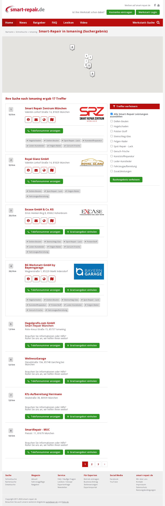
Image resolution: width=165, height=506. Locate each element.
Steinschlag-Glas (122, 136)
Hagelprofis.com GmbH (40, 324)
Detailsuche (10, 484)
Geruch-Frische (121, 151)
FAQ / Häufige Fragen (67, 479)
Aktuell (34, 479)
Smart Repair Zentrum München (46, 108)
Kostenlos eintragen (120, 12)
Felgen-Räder (121, 141)
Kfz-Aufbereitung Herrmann (43, 394)
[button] (89, 66)
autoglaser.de (52, 502)
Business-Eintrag (91, 482)
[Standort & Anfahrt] (52, 119)
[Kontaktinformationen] (36, 119)
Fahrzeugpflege (38, 482)
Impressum (141, 484)
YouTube (114, 482)
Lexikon (68, 22)
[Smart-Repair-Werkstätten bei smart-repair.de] (25, 9)
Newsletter (62, 487)
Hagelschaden (121, 126)
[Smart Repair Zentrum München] (28, 119)
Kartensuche (10, 482)
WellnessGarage (35, 358)
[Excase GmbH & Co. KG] (28, 220)
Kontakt (139, 482)
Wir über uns (141, 479)
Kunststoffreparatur (124, 156)
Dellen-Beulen (121, 121)
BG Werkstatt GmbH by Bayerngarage (40, 266)
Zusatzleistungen (122, 171)
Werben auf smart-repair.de (137, 5)
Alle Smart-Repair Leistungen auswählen (129, 115)
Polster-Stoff (120, 131)
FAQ (54, 22)
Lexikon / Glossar (65, 482)
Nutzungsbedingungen (146, 490)
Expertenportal (90, 487)
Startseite (9, 32)
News (23, 22)
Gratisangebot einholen (83, 231)
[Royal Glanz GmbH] (28, 170)
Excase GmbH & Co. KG (39, 209)
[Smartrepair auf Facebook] (155, 5)
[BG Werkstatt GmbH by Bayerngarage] (28, 279)
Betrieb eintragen (91, 479)
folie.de (65, 502)
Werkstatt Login (148, 12)
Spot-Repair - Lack (123, 146)
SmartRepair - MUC (37, 429)
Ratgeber (39, 22)
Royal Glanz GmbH (37, 159)
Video (83, 22)
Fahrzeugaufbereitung (125, 166)
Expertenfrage (64, 484)
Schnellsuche (21, 32)
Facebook (114, 479)
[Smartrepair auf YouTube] (158, 5)
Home (9, 22)
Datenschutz (141, 487)
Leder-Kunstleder (123, 161)
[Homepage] (44, 119)
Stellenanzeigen (91, 484)
